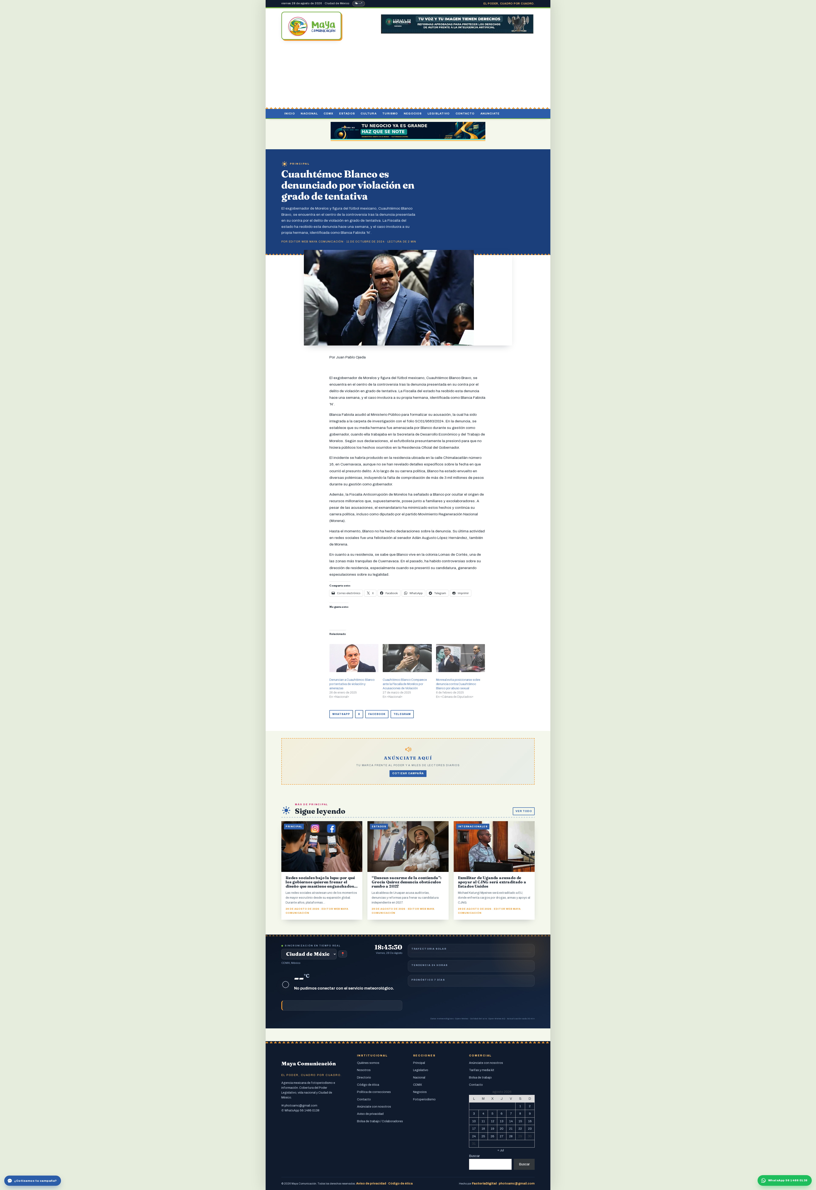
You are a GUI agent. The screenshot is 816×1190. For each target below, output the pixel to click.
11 (483, 1121)
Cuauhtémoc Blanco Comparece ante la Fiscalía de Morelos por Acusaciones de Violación (405, 684)
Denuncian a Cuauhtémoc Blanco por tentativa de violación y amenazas (352, 684)
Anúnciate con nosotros (374, 1106)
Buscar (474, 1156)
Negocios (413, 113)
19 (492, 1128)
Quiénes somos (368, 1063)
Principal (300, 163)
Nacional (309, 113)
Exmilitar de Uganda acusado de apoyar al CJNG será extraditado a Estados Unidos (492, 882)
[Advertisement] (408, 75)
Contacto (465, 113)
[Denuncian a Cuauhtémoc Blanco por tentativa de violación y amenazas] (353, 658)
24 (474, 1136)
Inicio (289, 113)
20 (501, 1128)
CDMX (328, 113)
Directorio (364, 1077)
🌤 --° (359, 3)
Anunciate (490, 113)
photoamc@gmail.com (301, 1105)
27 (501, 1136)
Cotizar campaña (408, 773)
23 (530, 1128)
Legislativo (439, 113)
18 (483, 1128)
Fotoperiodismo (424, 1099)
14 (511, 1121)
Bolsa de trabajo (480, 1077)
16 (530, 1121)
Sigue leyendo (320, 811)
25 (483, 1136)
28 (511, 1136)
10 (474, 1121)
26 (492, 1136)
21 (511, 1128)
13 (501, 1121)
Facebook (376, 714)
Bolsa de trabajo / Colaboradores (380, 1121)
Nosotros (364, 1070)
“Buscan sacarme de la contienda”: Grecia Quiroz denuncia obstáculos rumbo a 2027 (406, 882)
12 (492, 1121)
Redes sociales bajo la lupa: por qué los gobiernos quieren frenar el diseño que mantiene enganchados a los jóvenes (321, 884)
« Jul (500, 1150)
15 (520, 1121)
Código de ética (368, 1084)
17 (474, 1128)
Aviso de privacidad (370, 1113)
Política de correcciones (374, 1092)
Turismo (390, 113)
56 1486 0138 (309, 1110)
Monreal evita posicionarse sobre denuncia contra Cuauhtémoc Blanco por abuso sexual (458, 684)
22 (520, 1128)
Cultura (368, 113)
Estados (347, 113)
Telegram (402, 714)
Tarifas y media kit (481, 1070)
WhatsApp (341, 714)
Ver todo (524, 811)
